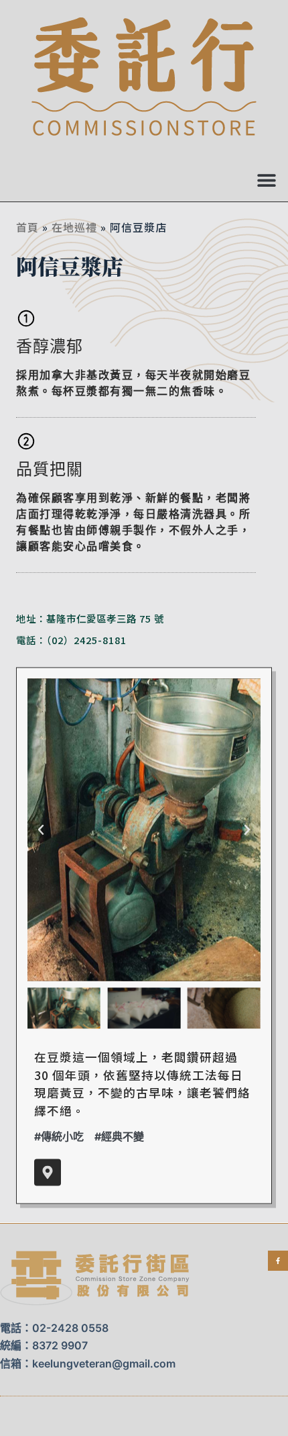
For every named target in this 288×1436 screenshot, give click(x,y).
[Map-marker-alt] (47, 1172)
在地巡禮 (74, 227)
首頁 (27, 227)
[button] (266, 180)
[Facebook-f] (278, 1261)
